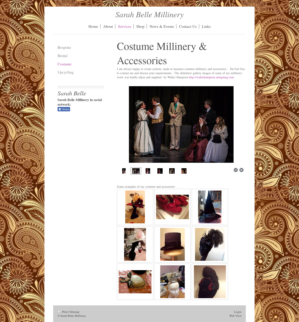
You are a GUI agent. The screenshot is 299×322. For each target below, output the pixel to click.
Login (237, 312)
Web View (235, 316)
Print (65, 312)
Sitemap (74, 312)
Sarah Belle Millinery (149, 14)
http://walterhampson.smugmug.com (211, 77)
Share (65, 109)
